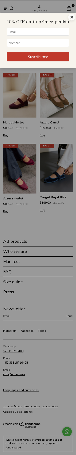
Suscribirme (38, 56)
